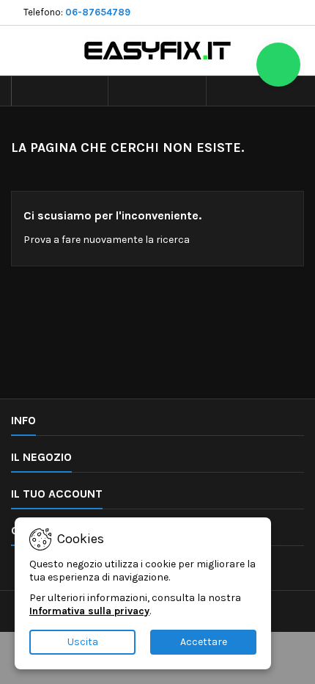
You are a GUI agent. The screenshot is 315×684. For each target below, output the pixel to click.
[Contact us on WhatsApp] (278, 65)
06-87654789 (97, 12)
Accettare (203, 642)
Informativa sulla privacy (89, 611)
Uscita (82, 642)
